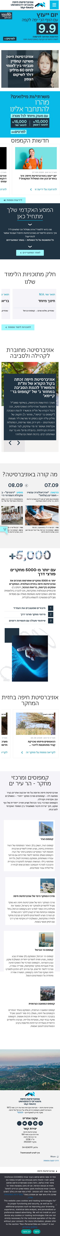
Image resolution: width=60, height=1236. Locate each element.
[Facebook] (35, 1123)
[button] (10, 443)
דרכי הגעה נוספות (51, 1160)
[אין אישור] (56, 1204)
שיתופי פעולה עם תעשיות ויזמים (27, 620)
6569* (20, 1112)
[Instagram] (40, 1123)
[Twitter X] (30, 1123)
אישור (36, 1231)
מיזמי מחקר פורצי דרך (33, 614)
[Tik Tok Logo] (19, 1123)
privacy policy (30, 1227)
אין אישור (26, 1231)
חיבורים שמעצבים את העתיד (29, 608)
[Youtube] (24, 1123)
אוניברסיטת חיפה (45, 1171)
